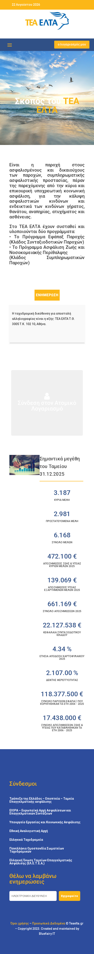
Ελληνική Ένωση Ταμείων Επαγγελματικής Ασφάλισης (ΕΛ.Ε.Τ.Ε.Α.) (40, 862)
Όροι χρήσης (19, 923)
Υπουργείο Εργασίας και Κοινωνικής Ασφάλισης (44, 822)
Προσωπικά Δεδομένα (48, 923)
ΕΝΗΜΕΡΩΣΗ (47, 295)
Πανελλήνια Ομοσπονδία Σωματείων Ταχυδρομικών (36, 850)
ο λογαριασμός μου (72, 44)
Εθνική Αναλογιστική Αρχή (28, 831)
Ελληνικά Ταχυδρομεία (26, 839)
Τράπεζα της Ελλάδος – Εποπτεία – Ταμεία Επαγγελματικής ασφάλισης (41, 800)
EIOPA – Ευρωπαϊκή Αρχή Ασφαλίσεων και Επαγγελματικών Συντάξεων (40, 812)
